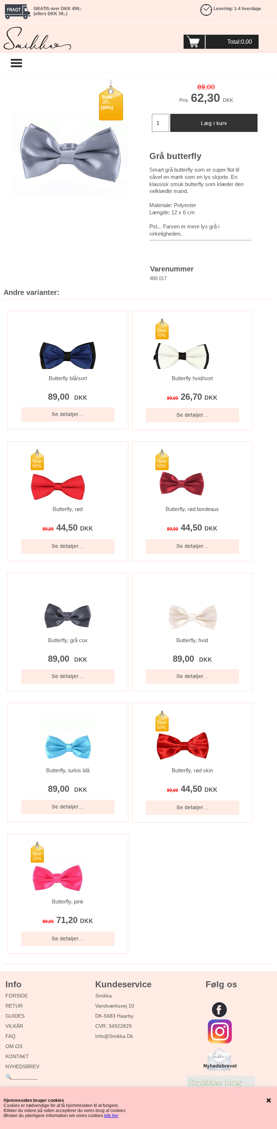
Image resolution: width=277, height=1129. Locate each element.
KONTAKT (17, 1056)
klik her (111, 1115)
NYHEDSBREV (22, 1066)
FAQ (10, 1036)
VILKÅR (14, 1026)
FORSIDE (16, 996)
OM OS (13, 1046)
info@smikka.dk (114, 1036)
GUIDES (15, 1016)
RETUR (14, 1006)
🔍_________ (21, 1076)
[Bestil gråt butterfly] (69, 154)
